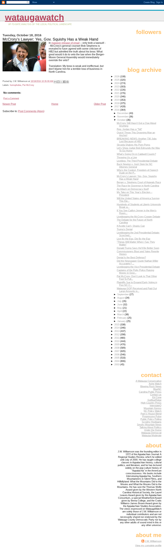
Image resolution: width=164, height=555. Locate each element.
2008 (117, 347)
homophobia (15, 85)
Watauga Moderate (151, 435)
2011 (117, 337)
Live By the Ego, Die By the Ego (133, 238)
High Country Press (151, 402)
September (123, 294)
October (121, 120)
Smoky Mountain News (149, 424)
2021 (117, 93)
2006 (117, 354)
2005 (117, 357)
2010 (117, 341)
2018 (117, 103)
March (121, 314)
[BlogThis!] (58, 81)
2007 (117, 351)
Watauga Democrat (151, 432)
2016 (117, 109)
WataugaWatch (34, 17)
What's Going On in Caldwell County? (136, 154)
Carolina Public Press (150, 391)
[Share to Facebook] (64, 81)
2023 (117, 86)
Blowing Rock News (150, 386)
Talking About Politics (150, 427)
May (120, 307)
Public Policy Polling (150, 419)
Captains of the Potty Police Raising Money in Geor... (135, 271)
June (120, 304)
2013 (117, 331)
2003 (117, 364)
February (122, 317)
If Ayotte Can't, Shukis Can (131, 226)
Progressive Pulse (151, 416)
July (119, 301)
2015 (117, 324)
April (120, 311)
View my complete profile (148, 545)
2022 (117, 89)
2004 (117, 361)
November (123, 116)
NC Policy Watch (152, 411)
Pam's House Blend (151, 413)
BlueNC (157, 389)
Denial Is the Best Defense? (131, 257)
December (123, 113)
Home (54, 104)
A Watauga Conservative (148, 381)
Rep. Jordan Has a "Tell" (129, 129)
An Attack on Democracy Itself (133, 189)
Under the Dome (152, 430)
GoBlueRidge (154, 400)
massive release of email (65, 43)
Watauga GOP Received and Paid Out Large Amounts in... (137, 289)
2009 (117, 344)
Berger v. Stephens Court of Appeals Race (139, 182)
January (121, 321)
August (121, 297)
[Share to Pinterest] (67, 81)
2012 (117, 334)
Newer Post (9, 104)
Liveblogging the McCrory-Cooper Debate (138, 216)
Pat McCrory (28, 85)
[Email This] (55, 81)
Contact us (155, 394)
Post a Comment (11, 98)
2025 (117, 79)
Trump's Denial (124, 229)
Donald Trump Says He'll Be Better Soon (138, 248)
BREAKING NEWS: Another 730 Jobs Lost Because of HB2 (137, 140)
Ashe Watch (155, 383)
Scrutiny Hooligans (151, 421)
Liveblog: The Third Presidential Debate (137, 160)
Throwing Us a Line (127, 157)
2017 (117, 106)
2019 (117, 99)
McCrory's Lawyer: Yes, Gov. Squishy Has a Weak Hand (137, 177)
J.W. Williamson (153, 541)
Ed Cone (156, 397)
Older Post (100, 104)
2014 (117, 327)
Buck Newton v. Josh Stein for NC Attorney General (134, 165)
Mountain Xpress (152, 408)
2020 (117, 96)
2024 (117, 83)
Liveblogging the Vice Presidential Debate (138, 266)
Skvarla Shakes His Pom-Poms (133, 144)
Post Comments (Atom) (31, 111)
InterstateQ (155, 405)
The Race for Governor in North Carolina (138, 185)
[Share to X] (61, 81)
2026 (117, 76)
